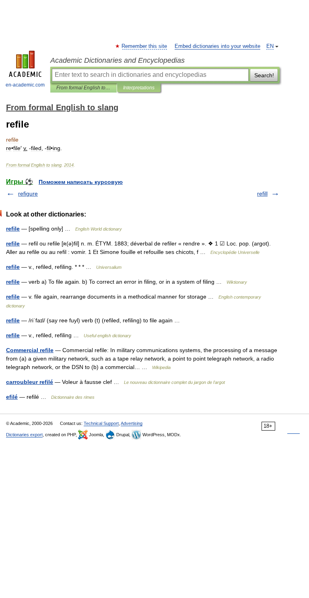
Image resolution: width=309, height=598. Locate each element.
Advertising (131, 423)
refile (13, 228)
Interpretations (138, 88)
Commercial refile (30, 350)
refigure (28, 193)
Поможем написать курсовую (81, 182)
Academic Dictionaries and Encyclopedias (117, 60)
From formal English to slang (83, 88)
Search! (264, 75)
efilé (12, 397)
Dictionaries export (24, 434)
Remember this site (144, 46)
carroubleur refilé (29, 382)
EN (270, 46)
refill (262, 193)
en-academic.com (25, 85)
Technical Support (101, 423)
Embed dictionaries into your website (217, 46)
